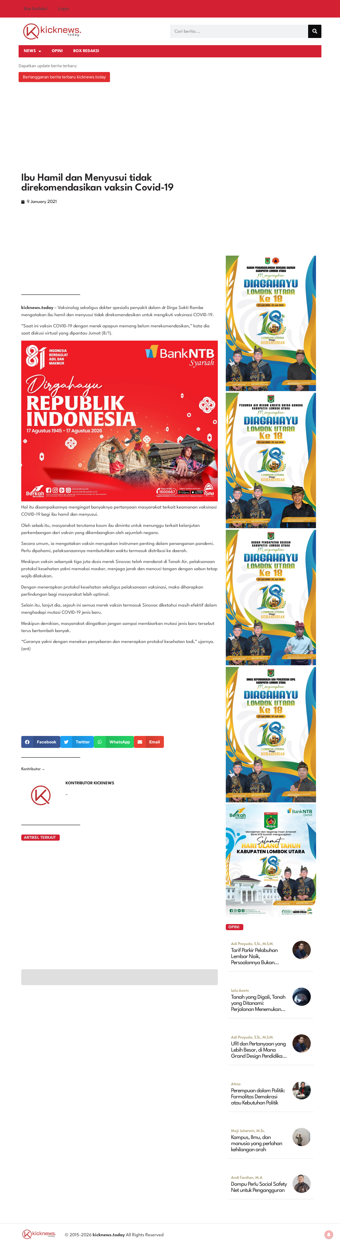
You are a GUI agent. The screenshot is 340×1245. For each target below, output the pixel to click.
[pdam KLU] (271, 526)
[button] (40, 742)
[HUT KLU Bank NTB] (271, 915)
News (30, 51)
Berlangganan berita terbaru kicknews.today (64, 76)
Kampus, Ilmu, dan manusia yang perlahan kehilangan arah (256, 1144)
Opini (57, 51)
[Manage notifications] (329, 1234)
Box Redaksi (35, 8)
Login (63, 8)
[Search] (314, 31)
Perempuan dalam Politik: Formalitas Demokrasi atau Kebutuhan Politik (258, 1097)
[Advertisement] (170, 128)
